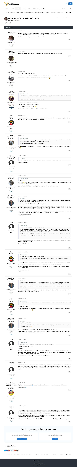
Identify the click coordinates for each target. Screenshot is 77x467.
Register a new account (22, 438)
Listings (6, 8)
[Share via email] (18, 450)
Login (66, 3)
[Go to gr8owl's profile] (11, 183)
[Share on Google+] (9, 450)
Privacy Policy (35, 460)
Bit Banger (11, 155)
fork (11, 115)
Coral (13, 20)
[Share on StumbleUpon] (16, 450)
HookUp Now (43, 8)
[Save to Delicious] (12, 450)
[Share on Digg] (10, 450)
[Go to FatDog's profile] (11, 58)
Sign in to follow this (61, 18)
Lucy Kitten (11, 196)
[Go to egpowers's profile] (11, 370)
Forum (17, 8)
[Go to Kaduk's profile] (11, 98)
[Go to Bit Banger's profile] (11, 163)
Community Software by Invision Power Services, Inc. (38, 464)
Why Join (28, 8)
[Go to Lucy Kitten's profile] (11, 203)
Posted (22, 31)
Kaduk (11, 91)
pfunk (11, 135)
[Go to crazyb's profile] (11, 78)
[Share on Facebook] (7, 450)
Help (23, 8)
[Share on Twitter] (5, 450)
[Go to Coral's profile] (6, 19)
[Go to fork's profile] (11, 122)
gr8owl (11, 175)
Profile (11, 46)
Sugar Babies (35, 8)
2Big (11, 382)
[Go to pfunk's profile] (11, 143)
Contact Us (42, 460)
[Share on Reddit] (14, 450)
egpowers (11, 362)
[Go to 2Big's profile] (11, 393)
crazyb (11, 71)
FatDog (11, 51)
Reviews (12, 8)
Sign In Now (55, 438)
